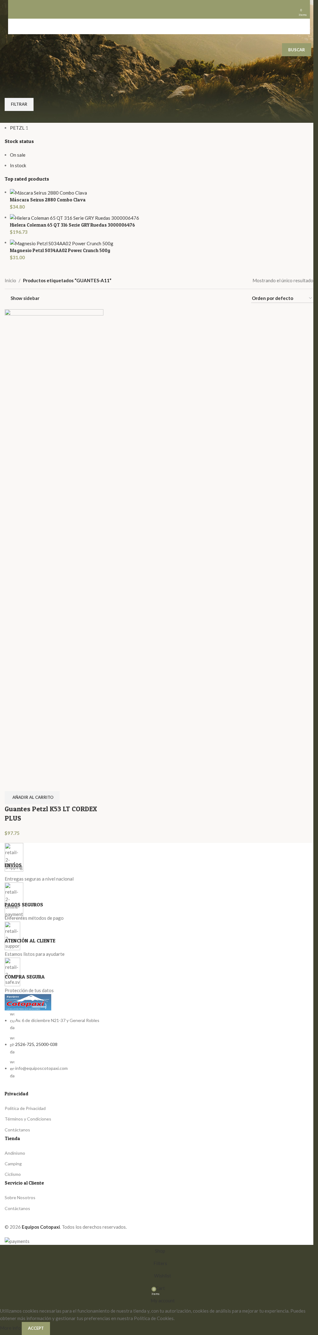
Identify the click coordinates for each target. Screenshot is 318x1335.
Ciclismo (13, 1174)
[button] (32, 797)
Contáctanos (17, 1129)
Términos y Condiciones (28, 1118)
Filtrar (19, 104)
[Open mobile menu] (19, 9)
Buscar (296, 49)
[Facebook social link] (9, 1218)
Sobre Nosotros (20, 1197)
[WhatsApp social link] (20, 1218)
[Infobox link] (159, 862)
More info (11, 1328)
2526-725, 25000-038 (36, 1044)
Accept (36, 1328)
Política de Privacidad (25, 1108)
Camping (13, 1163)
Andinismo (15, 1153)
